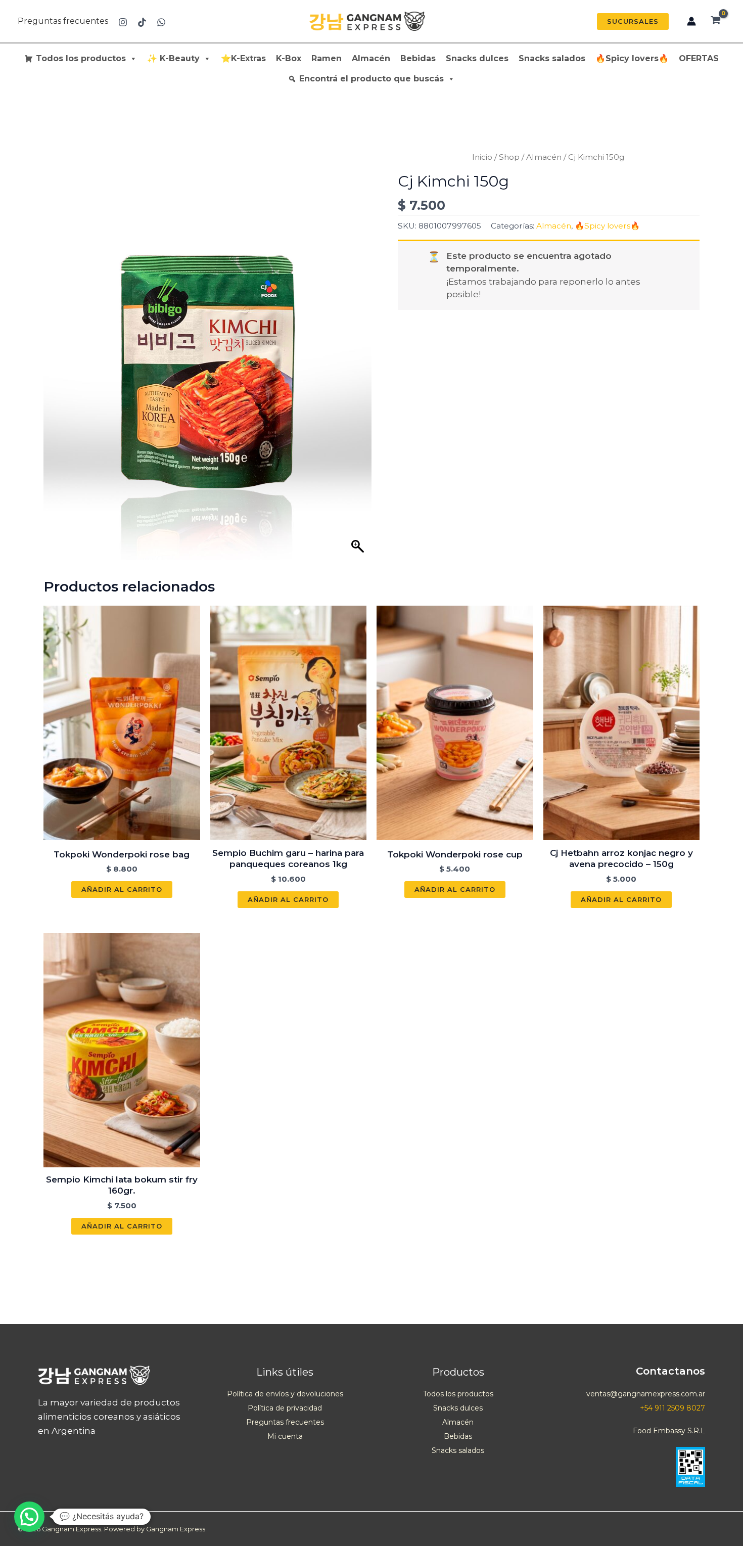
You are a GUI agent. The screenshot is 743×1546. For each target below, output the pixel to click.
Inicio (482, 157)
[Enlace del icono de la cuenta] (691, 21)
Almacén (371, 58)
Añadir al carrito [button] (121, 889)
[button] (633, 21)
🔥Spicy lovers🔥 (632, 58)
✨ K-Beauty (173, 58)
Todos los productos (81, 58)
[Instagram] (122, 22)
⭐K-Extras (243, 58)
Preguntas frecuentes (63, 21)
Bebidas (418, 58)
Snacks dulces (477, 58)
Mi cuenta (285, 1436)
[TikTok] (142, 22)
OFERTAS (699, 58)
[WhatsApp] (161, 22)
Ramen (326, 58)
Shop (509, 157)
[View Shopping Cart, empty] (715, 21)
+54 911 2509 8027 (672, 1408)
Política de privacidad (285, 1408)
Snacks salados (552, 58)
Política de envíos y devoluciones (285, 1393)
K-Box (288, 58)
